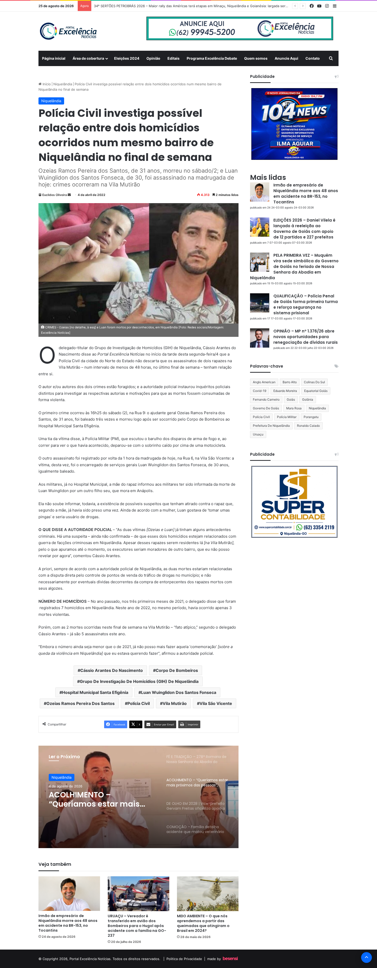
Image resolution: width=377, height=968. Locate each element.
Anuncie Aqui (286, 58)
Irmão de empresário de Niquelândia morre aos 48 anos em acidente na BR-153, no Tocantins (67, 923)
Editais (173, 58)
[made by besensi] (230, 959)
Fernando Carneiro (266, 399)
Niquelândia (62, 84)
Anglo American (264, 382)
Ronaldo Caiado (308, 426)
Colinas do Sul (314, 382)
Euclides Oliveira (54, 195)
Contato (312, 58)
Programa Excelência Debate (212, 58)
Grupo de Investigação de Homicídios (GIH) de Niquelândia (139, 681)
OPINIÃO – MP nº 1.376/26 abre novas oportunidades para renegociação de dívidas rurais (305, 336)
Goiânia (307, 399)
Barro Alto (290, 382)
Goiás (291, 399)
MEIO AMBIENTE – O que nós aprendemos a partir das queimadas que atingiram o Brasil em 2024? (203, 923)
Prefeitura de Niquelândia (271, 426)
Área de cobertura (88, 58)
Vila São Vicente (216, 703)
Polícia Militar (286, 417)
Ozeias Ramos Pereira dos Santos (80, 703)
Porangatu (311, 417)
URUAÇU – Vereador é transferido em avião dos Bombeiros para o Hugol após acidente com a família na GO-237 (137, 925)
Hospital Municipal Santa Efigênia (95, 692)
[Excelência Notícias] (67, 31)
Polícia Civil (138, 703)
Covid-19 (259, 391)
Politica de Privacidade (184, 959)
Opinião (153, 58)
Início (46, 84)
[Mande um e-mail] (69, 195)
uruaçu (258, 434)
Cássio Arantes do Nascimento (111, 670)
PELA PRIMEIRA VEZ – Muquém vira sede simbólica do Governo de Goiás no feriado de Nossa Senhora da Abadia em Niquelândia (294, 266)
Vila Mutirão (175, 703)
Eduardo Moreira (285, 391)
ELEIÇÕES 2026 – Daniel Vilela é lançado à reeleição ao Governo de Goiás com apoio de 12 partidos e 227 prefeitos (304, 228)
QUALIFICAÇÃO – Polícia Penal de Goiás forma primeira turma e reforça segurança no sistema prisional (305, 304)
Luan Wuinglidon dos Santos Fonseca (178, 692)
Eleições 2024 (126, 58)
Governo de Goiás (266, 408)
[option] (138, 797)
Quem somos (255, 58)
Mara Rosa (294, 408)
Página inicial (53, 58)
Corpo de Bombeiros (177, 670)
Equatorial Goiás (316, 391)
